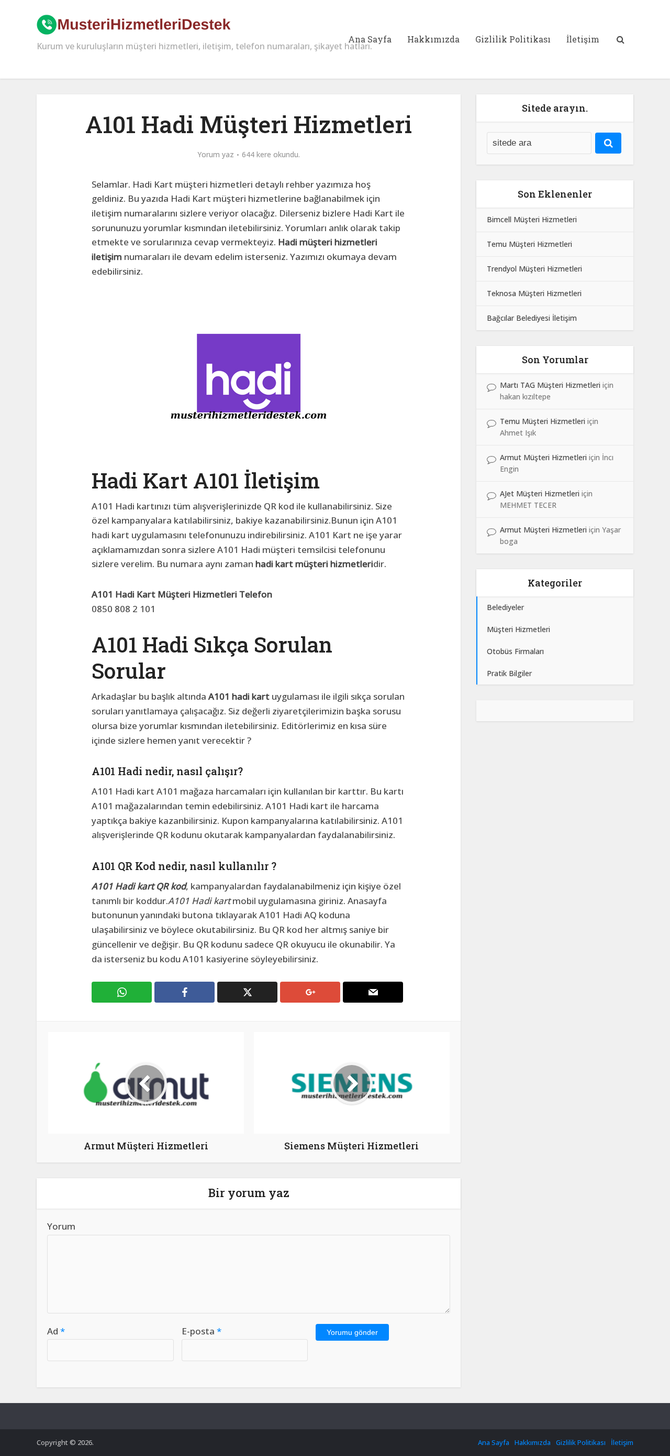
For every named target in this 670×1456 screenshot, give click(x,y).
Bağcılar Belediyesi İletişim (532, 318)
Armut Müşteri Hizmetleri (543, 457)
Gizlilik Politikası (513, 39)
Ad (56, 1331)
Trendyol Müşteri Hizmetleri (534, 269)
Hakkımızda (433, 39)
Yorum (61, 1226)
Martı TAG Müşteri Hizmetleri (550, 385)
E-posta (201, 1331)
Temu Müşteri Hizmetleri (529, 244)
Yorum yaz (215, 154)
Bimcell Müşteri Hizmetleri (532, 219)
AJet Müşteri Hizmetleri (539, 493)
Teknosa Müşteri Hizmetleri (534, 293)
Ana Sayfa (370, 39)
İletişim (582, 39)
